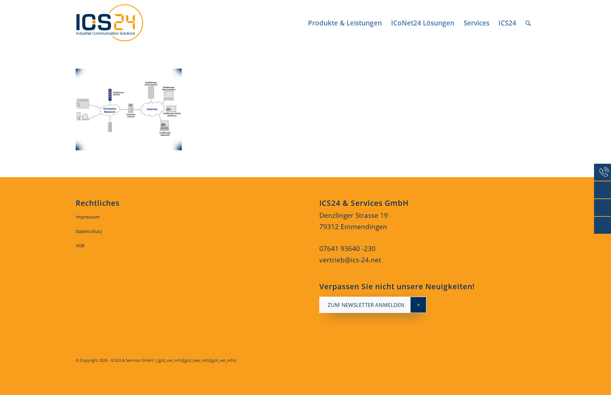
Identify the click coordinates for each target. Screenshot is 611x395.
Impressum (88, 217)
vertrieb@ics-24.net (350, 260)
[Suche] (528, 23)
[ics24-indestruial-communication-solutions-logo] (118, 23)
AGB (80, 245)
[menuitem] (344, 23)
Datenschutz (89, 231)
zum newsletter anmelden (366, 304)
